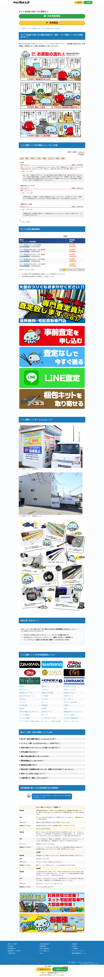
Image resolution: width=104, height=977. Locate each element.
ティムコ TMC (24, 718)
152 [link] (80, 269)
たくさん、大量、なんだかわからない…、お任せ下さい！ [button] (41, 743)
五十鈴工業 (23, 705)
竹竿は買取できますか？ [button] (29, 752)
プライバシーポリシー (78, 951)
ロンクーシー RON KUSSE (51, 721)
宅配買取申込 (12, 948)
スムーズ (51, 158)
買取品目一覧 (36, 28)
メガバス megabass (71, 718)
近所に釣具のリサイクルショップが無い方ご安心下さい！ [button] (41, 747)
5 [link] (73, 269)
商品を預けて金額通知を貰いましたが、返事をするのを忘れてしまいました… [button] (47, 769)
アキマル (44, 699)
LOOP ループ (46, 712)
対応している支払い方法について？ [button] (33, 773)
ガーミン (44, 702)
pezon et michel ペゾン (27, 696)
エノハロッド (68, 699)
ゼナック (44, 715)
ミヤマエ (44, 689)
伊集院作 (44, 705)
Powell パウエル (69, 693)
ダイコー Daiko (69, 715)
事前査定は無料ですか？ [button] (29, 765)
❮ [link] (61, 269)
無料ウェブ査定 (12, 944)
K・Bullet (44, 696)
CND (65, 708)
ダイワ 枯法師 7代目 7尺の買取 (51, 28)
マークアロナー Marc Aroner (29, 721)
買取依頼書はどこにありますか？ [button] (32, 760)
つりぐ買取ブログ (45, 951)
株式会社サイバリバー (94, 962)
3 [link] (68, 269)
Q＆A (41, 953)
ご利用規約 (75, 948)
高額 (44, 158)
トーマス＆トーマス (48, 718)
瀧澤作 (21, 708)
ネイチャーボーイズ (71, 721)
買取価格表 (43, 946)
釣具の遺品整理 (44, 948)
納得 (57, 158)
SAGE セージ (68, 696)
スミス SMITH (24, 715)
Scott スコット (24, 689)
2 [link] (66, 269)
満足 (27, 158)
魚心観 (43, 708)
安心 (39, 158)
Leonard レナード (70, 686)
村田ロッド (45, 686)
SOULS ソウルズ (70, 689)
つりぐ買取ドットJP (24, 28)
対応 (21, 158)
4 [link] (71, 269)
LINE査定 (10, 946)
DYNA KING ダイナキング (28, 712)
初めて (33, 158)
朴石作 (21, 686)
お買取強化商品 (44, 944)
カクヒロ (22, 702)
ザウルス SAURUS (70, 702)
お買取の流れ (12, 953)
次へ (24, 222)
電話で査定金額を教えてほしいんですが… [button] (35, 756)
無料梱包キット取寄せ (14, 951)
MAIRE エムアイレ (26, 693)
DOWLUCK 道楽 (47, 693)
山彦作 (66, 705)
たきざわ (22, 699)
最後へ (28, 222)
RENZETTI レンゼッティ (72, 712)
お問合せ (74, 946)
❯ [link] (83, 269)
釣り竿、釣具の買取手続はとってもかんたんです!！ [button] (38, 739)
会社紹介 (74, 944)
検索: (65, 236)
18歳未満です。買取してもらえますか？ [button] (35, 778)
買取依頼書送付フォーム (79, 953)
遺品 (63, 158)
